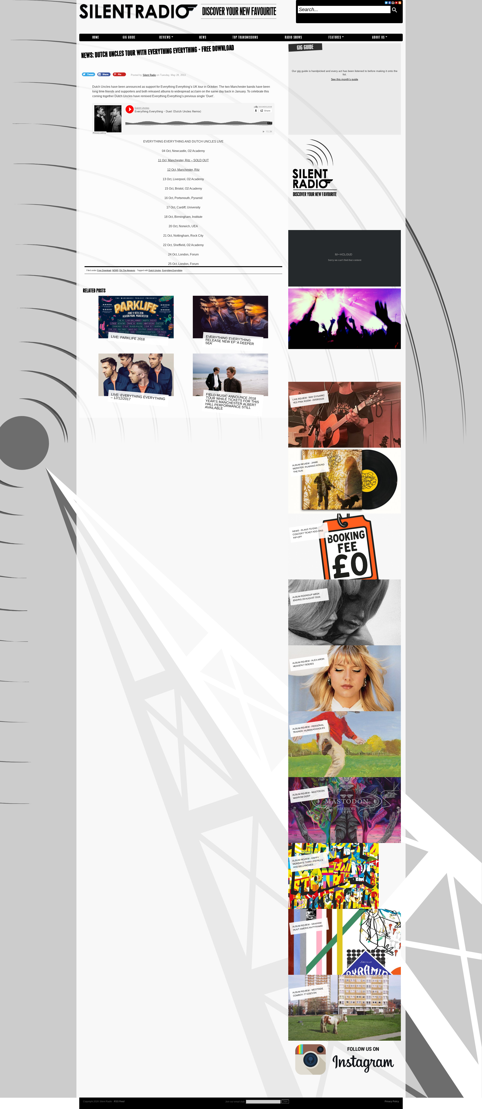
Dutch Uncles (155, 270)
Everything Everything (172, 270)
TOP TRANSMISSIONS (245, 37)
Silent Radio (186, 17)
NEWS (202, 37)
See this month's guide (344, 79)
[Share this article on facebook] (104, 74)
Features (335, 37)
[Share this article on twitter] (89, 74)
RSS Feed (119, 1101)
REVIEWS (165, 37)
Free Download (104, 270)
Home (95, 37)
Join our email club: (235, 1101)
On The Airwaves (127, 270)
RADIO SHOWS (293, 37)
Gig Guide (129, 37)
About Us (378, 37)
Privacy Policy (392, 1101)
